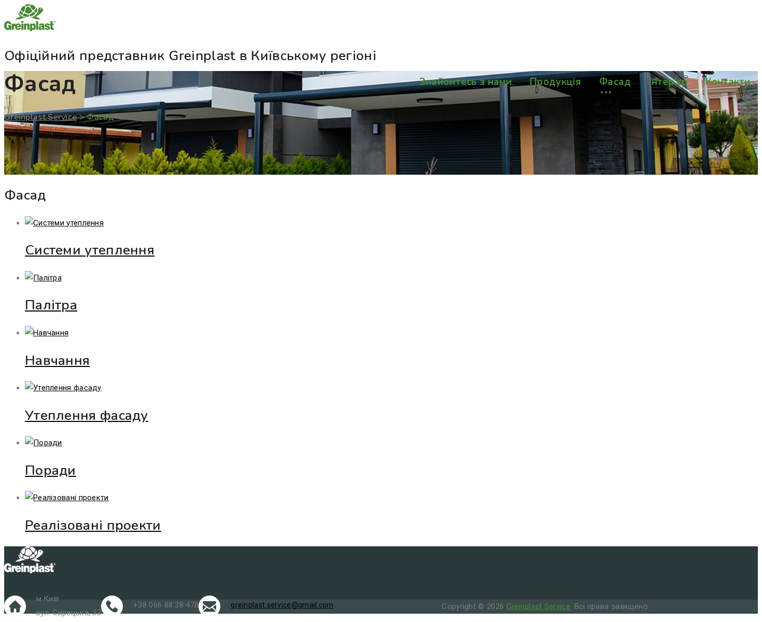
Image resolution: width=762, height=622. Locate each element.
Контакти (727, 82)
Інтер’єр (668, 82)
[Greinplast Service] (381, 19)
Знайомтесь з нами (465, 82)
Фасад (615, 82)
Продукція (556, 82)
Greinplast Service (538, 606)
